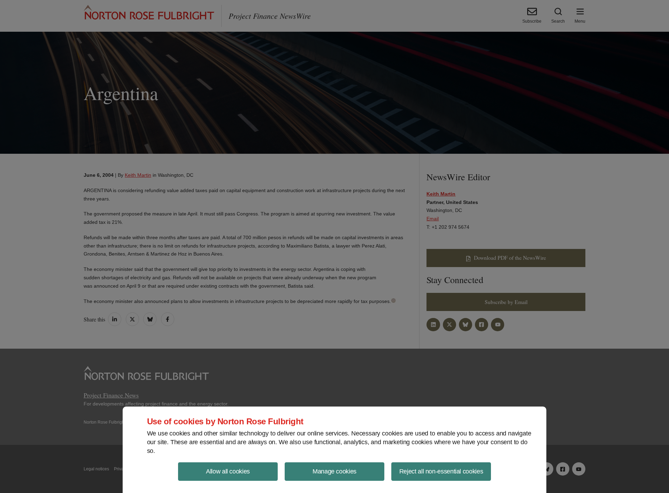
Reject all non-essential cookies (441, 471)
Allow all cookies (228, 471)
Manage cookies (334, 471)
